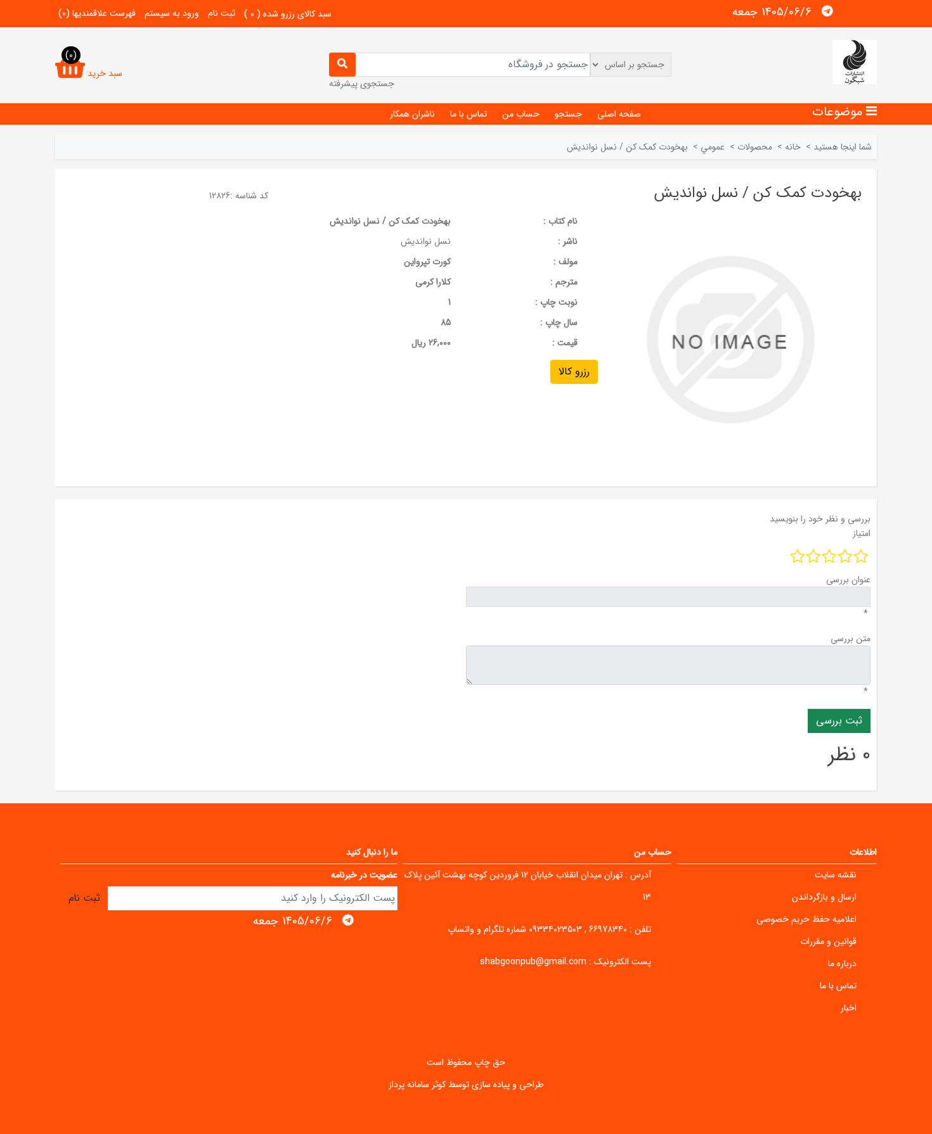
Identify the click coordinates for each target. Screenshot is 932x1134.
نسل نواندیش (426, 241)
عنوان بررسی (848, 580)
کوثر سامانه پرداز (417, 1085)
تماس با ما (468, 114)
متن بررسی (851, 639)
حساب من (521, 114)
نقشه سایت (836, 875)
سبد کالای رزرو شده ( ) (288, 14)
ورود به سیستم (172, 13)
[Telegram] (827, 11)
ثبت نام (221, 13)
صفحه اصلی (619, 114)
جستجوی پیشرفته (361, 84)
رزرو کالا (574, 371)
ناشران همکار (412, 114)
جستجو (568, 114)
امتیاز (862, 533)
